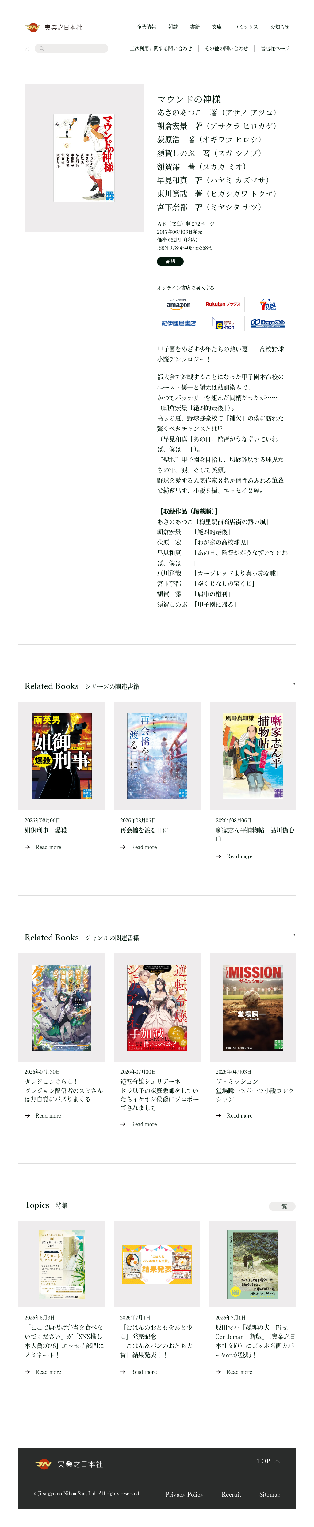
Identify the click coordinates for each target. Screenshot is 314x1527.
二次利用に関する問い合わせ (161, 48)
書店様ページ (275, 48)
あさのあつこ (179, 112)
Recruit (231, 1494)
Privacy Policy (185, 1494)
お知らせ (279, 26)
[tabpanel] (61, 777)
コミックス (246, 26)
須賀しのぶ (176, 153)
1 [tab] (294, 684)
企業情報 (146, 26)
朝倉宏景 (172, 126)
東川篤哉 (172, 193)
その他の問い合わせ (226, 48)
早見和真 (172, 180)
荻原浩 (168, 139)
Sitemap (269, 1494)
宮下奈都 (172, 207)
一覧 (282, 1206)
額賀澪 (168, 167)
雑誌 (173, 26)
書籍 (195, 26)
